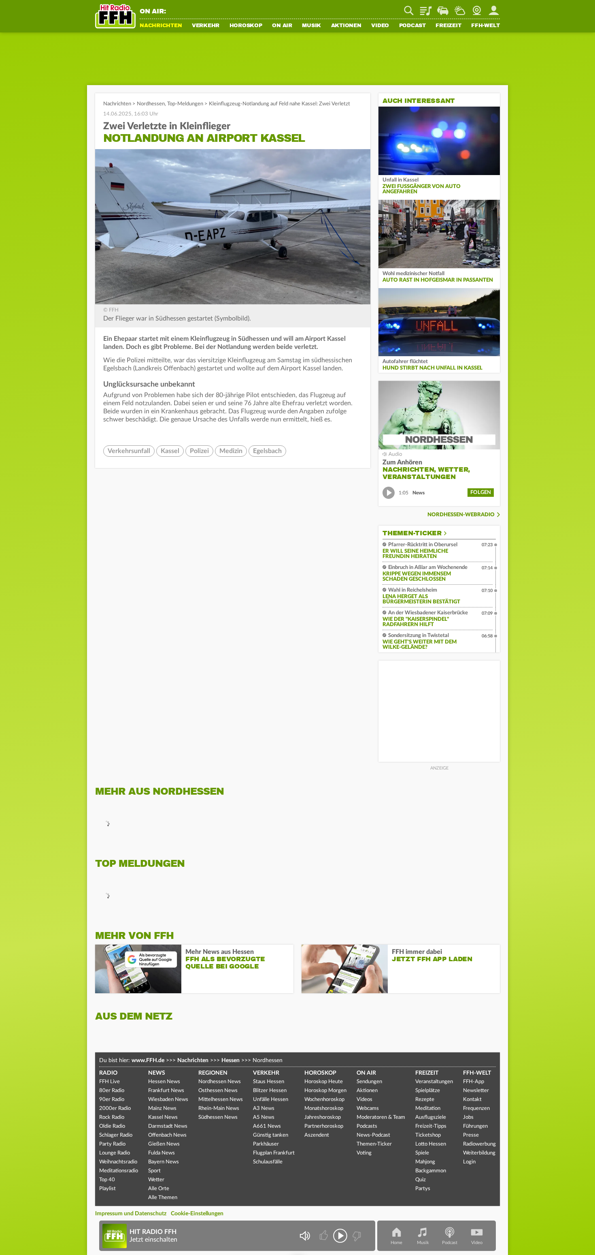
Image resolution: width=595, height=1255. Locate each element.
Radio (108, 1073)
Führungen (475, 1126)
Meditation (427, 1108)
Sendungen (369, 1081)
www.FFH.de (148, 1060)
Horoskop (246, 26)
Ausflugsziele (430, 1117)
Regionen (212, 1073)
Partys (422, 1188)
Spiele (422, 1153)
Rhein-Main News (218, 1108)
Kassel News (163, 1117)
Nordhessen (151, 104)
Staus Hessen (268, 1081)
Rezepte (424, 1099)
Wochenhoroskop (324, 1099)
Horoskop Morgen (325, 1090)
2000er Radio (115, 1108)
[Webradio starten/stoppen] (340, 1236)
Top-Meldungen (185, 104)
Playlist (426, 7)
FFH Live (109, 1081)
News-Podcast (373, 1135)
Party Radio (112, 1144)
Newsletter (476, 1090)
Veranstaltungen (434, 1081)
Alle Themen (162, 1197)
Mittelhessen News (220, 1099)
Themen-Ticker (412, 533)
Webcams (368, 1108)
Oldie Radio (112, 1126)
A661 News (267, 1126)
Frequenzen (476, 1108)
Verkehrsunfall (129, 451)
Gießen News (164, 1144)
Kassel (170, 451)
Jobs (468, 1117)
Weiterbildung (479, 1153)
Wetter (460, 7)
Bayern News (163, 1162)
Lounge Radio (114, 1153)
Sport (154, 1171)
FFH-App (473, 1081)
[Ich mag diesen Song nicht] (356, 1236)
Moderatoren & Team (381, 1117)
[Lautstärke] (305, 1236)
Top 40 (107, 1179)
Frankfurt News (166, 1090)
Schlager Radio (115, 1135)
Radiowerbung (479, 1144)
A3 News (263, 1108)
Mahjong (425, 1162)
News (156, 1073)
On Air (282, 26)
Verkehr (205, 26)
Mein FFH (494, 7)
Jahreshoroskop (322, 1117)
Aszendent (316, 1135)
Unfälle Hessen (270, 1099)
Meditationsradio (118, 1171)
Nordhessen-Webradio (461, 514)
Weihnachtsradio (118, 1162)
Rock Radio (111, 1117)
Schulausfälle (268, 1162)
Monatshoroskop (323, 1108)
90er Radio (111, 1099)
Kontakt (472, 1099)
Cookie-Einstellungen (197, 1214)
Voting (364, 1153)
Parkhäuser (266, 1144)
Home (396, 1242)
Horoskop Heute (323, 1081)
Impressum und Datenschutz (130, 1214)
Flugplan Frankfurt (274, 1153)
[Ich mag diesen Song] (324, 1236)
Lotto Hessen (430, 1144)
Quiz (420, 1179)
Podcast (412, 26)
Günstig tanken (270, 1135)
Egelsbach (267, 451)
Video (380, 26)
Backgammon (430, 1171)
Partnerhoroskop (323, 1126)
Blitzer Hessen (270, 1090)
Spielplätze (427, 1090)
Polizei (199, 451)
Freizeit (448, 26)
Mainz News (162, 1108)
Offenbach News (167, 1135)
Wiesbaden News (168, 1099)
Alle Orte (158, 1188)
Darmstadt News (167, 1126)
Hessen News (164, 1081)
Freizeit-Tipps (430, 1126)
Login (469, 1162)
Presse (471, 1135)
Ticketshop (428, 1135)
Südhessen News (218, 1117)
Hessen (230, 1060)
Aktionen (346, 26)
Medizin (230, 451)
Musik (311, 26)
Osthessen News (218, 1090)
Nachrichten (161, 26)
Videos (364, 1099)
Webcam (477, 7)
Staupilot (443, 7)
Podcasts (367, 1126)
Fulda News (161, 1153)
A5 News (263, 1117)
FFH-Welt (485, 26)
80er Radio (111, 1090)
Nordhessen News (219, 1081)
